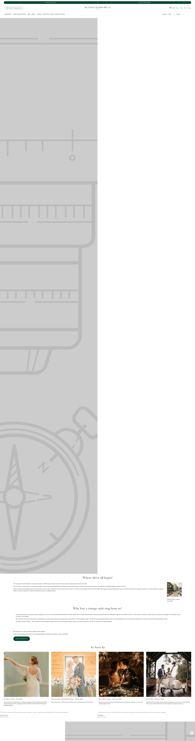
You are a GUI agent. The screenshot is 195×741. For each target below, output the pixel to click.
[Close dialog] (134, 351)
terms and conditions (124, 386)
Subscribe (116, 379)
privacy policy (116, 386)
